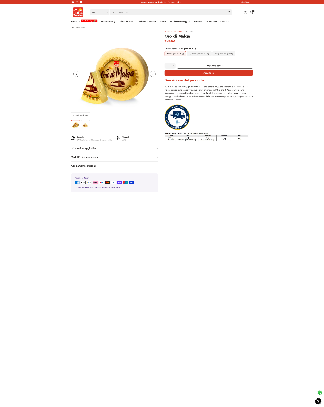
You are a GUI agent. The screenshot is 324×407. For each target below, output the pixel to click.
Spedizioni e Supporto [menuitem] (146, 21)
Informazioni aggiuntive (83, 148)
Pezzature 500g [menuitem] (108, 21)
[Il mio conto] (245, 12)
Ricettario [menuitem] (198, 21)
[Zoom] (153, 35)
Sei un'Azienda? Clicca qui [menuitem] (217, 21)
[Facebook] (73, 2)
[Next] (153, 74)
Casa (72, 27)
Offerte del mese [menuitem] (126, 21)
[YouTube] (81, 2)
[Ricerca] (229, 12)
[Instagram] (77, 2)
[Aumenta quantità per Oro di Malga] (173, 66)
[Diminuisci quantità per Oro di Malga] (166, 66)
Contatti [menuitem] (163, 21)
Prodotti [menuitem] (74, 21)
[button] (318, 401)
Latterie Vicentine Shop (173, 31)
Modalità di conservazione (85, 157)
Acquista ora (209, 72)
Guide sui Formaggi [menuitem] (178, 21)
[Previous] (76, 74)
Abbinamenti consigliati (83, 166)
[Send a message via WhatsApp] (320, 393)
